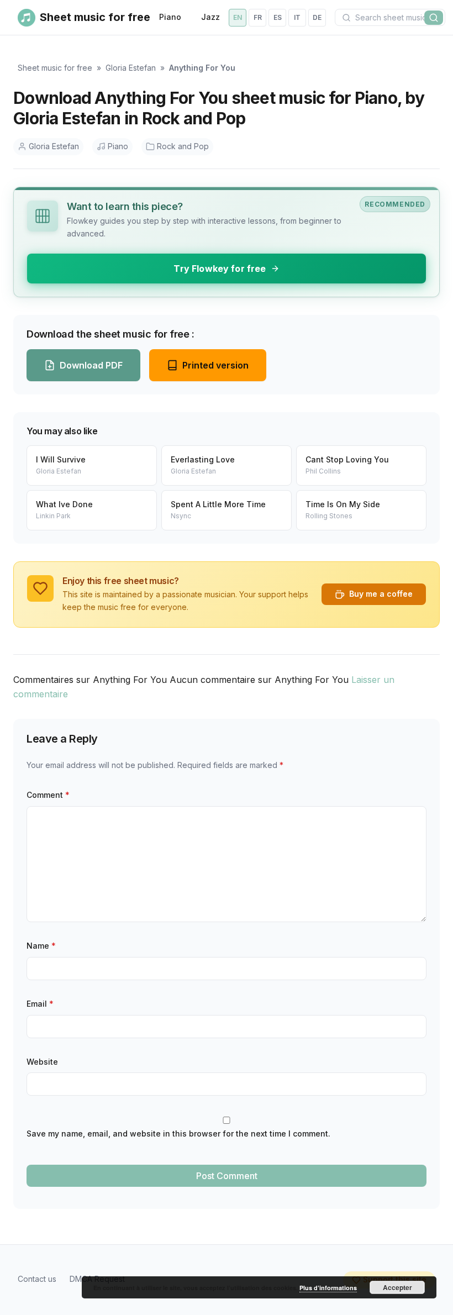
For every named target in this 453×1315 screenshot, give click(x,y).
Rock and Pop (183, 146)
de (317, 17)
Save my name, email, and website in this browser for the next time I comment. (178, 1133)
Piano (170, 17)
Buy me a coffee (381, 593)
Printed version (215, 365)
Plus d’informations (328, 1288)
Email (40, 1003)
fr (258, 17)
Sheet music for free (55, 67)
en (237, 17)
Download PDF (91, 365)
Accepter (397, 1287)
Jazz (210, 17)
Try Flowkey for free (219, 268)
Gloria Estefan (131, 67)
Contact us (37, 1279)
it (297, 17)
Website (42, 1061)
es (277, 17)
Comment (48, 794)
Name (41, 945)
